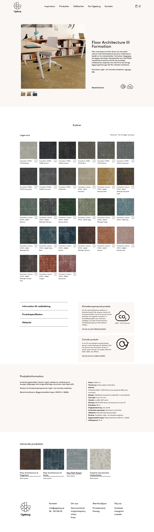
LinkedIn (118, 514)
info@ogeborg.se (56, 508)
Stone (97, 58)
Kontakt (109, 6)
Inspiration (49, 6)
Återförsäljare (99, 503)
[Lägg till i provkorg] (36, 161)
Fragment (127, 56)
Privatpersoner (99, 508)
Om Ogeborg (94, 6)
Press (73, 517)
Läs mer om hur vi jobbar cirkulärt (93, 356)
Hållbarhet (78, 6)
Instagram (119, 511)
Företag (96, 511)
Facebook (118, 508)
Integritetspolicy (78, 511)
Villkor (73, 514)
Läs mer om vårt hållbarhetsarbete (94, 329)
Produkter (64, 6)
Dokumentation (78, 508)
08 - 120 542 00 (55, 511)
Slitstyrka (26, 322)
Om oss (74, 503)
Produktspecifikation (32, 314)
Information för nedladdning (36, 306)
